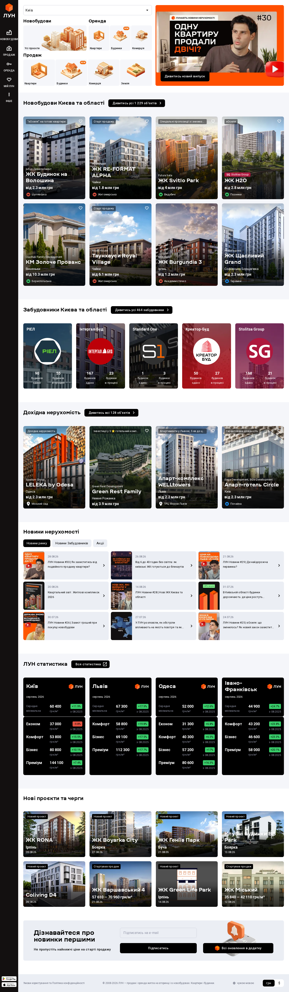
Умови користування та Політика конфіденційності (54, 983)
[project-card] (54, 158)
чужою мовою (245, 983)
